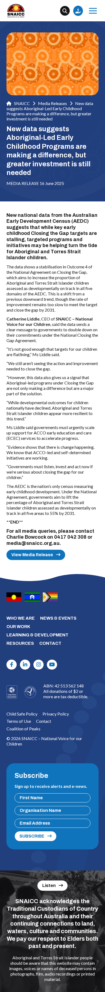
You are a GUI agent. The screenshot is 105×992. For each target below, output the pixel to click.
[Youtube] (52, 665)
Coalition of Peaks (23, 728)
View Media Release (32, 554)
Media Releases (52, 103)
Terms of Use (18, 721)
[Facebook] (11, 665)
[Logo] (30, 692)
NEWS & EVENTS (58, 618)
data (44, 215)
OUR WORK (18, 626)
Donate (78, 11)
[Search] (65, 11)
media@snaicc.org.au (33, 543)
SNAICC (21, 103)
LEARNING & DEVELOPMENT (37, 635)
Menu (93, 10)
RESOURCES (20, 643)
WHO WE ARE (20, 618)
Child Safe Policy (21, 713)
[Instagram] (38, 665)
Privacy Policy (56, 713)
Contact (43, 721)
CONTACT (50, 643)
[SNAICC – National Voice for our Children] (15, 11)
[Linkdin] (25, 665)
